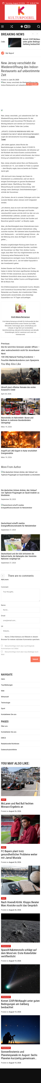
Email (3, 616)
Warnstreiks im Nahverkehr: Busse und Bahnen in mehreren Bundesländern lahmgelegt (17, 420)
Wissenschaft (6, 946)
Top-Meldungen (7, 685)
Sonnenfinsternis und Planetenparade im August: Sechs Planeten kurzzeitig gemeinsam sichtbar (19, 1056)
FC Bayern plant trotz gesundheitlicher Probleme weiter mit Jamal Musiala (19, 854)
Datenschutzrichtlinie (9, 750)
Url (2, 626)
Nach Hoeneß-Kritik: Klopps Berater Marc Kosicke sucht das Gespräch (20, 904)
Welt (2, 691)
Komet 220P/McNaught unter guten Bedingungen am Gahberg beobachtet (28, 41)
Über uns (4, 726)
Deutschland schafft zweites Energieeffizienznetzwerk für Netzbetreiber (18, 524)
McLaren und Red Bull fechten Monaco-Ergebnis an (17, 805)
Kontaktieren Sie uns (8, 714)
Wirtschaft (5, 697)
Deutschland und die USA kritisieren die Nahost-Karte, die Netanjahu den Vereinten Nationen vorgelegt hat (18, 556)
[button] (37, 33)
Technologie (5, 703)
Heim (3, 679)
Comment (4, 587)
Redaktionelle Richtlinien (10, 744)
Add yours (5, 580)
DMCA (3, 738)
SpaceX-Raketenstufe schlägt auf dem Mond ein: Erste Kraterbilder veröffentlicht (19, 953)
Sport (3, 708)
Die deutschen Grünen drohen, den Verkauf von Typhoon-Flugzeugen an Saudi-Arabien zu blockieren (20, 492)
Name (3, 605)
